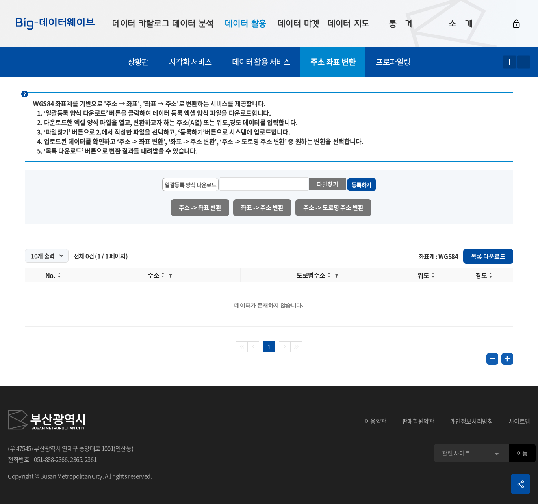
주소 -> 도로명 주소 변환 (333, 207)
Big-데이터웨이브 (55, 24)
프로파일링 (393, 61)
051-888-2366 (51, 459)
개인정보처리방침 (471, 421)
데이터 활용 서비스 (261, 61)
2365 (76, 459)
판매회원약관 (418, 421)
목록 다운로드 (488, 256)
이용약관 (375, 421)
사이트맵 (520, 421)
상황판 (138, 61)
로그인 (516, 24)
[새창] (46, 421)
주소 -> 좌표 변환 (200, 207)
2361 (91, 459)
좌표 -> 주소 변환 (262, 207)
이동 (522, 453)
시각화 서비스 (190, 61)
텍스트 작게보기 (523, 62)
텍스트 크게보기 (509, 62)
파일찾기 (327, 184)
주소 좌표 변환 (332, 61)
